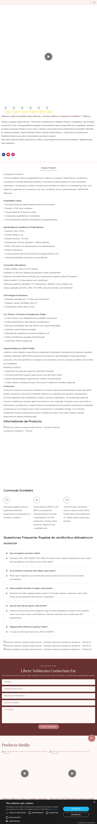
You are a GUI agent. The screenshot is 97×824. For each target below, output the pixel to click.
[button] (7, 812)
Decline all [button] (76, 815)
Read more (54, 809)
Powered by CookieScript (86, 823)
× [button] (94, 802)
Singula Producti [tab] (48, 168)
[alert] (48, 812)
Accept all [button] (76, 809)
